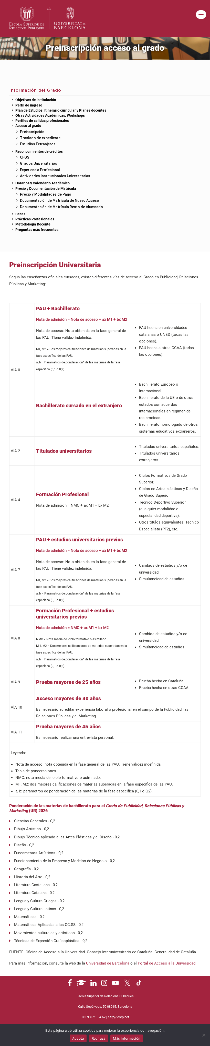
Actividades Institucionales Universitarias (55, 176)
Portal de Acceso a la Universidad (166, 963)
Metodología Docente (32, 224)
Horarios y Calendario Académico (42, 183)
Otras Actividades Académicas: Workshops (50, 115)
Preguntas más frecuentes (36, 230)
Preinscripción (32, 132)
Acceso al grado (28, 126)
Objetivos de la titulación (35, 100)
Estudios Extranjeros (38, 144)
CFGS (24, 157)
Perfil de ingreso (28, 105)
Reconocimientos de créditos (39, 151)
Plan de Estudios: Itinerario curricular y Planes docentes (60, 110)
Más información (126, 1038)
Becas (20, 214)
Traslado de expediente (40, 138)
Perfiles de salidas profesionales (42, 121)
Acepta (78, 1038)
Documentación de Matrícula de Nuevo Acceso (59, 200)
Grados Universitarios (38, 163)
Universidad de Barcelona (107, 963)
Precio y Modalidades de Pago (45, 194)
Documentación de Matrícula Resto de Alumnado (61, 207)
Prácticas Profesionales (34, 219)
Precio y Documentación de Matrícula (45, 189)
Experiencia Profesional (40, 170)
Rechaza (99, 1038)
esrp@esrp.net (118, 1017)
